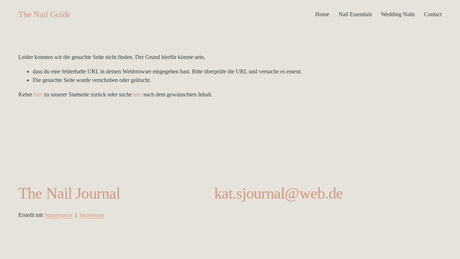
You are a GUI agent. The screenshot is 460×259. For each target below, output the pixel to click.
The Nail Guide (44, 14)
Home (322, 14)
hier (38, 94)
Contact (433, 14)
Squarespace (58, 215)
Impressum (91, 215)
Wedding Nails (398, 14)
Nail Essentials (355, 14)
